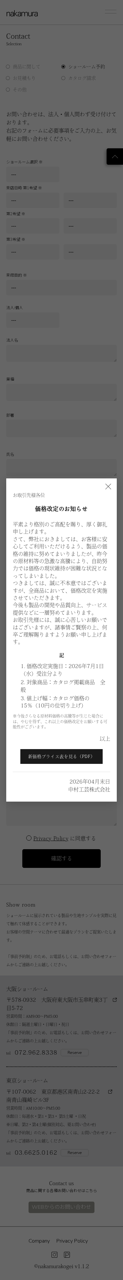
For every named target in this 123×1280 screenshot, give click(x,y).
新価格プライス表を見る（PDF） (61, 756)
